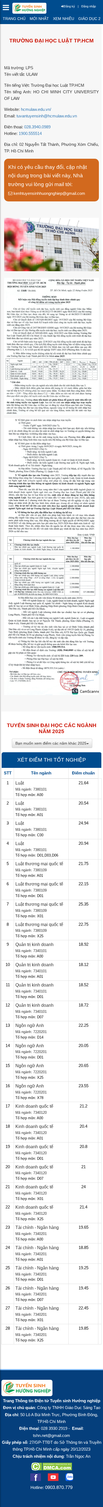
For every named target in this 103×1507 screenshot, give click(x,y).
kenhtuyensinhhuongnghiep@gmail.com (48, 193)
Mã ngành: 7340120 (31, 1112)
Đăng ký (69, 6)
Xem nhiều (63, 18)
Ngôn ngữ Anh (29, 1025)
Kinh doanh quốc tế (34, 1106)
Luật (19, 783)
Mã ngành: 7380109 (31, 870)
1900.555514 (30, 133)
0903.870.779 (59, 1487)
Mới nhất (39, 18)
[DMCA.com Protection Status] (51, 1469)
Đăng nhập (88, 6)
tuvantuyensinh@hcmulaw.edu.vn (46, 116)
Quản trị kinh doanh (34, 944)
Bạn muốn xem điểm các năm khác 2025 (51, 743)
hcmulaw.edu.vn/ (36, 109)
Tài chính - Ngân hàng (37, 1227)
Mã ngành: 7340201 (31, 1234)
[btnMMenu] (7, 9)
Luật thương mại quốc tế (39, 863)
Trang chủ (14, 18)
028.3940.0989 (37, 127)
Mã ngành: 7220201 (31, 1032)
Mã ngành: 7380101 (31, 789)
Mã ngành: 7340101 (31, 951)
